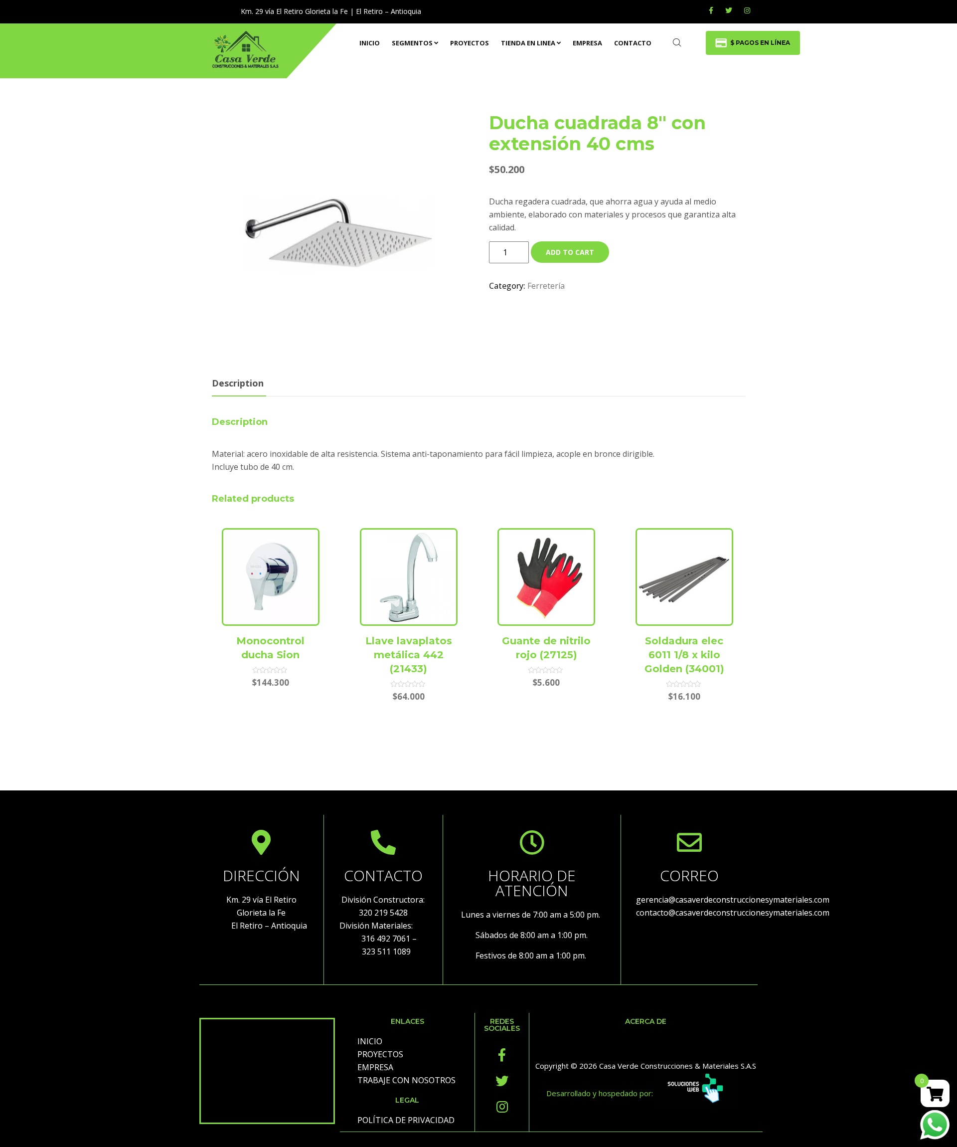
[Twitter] (728, 10)
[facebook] (711, 10)
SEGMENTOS (412, 42)
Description (238, 383)
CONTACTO (632, 42)
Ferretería (546, 285)
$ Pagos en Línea (760, 42)
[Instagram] (502, 1107)
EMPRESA (587, 42)
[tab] (237, 384)
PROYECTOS (469, 42)
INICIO (369, 42)
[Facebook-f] (502, 1055)
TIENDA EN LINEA (528, 42)
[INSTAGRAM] (747, 10)
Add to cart (570, 252)
